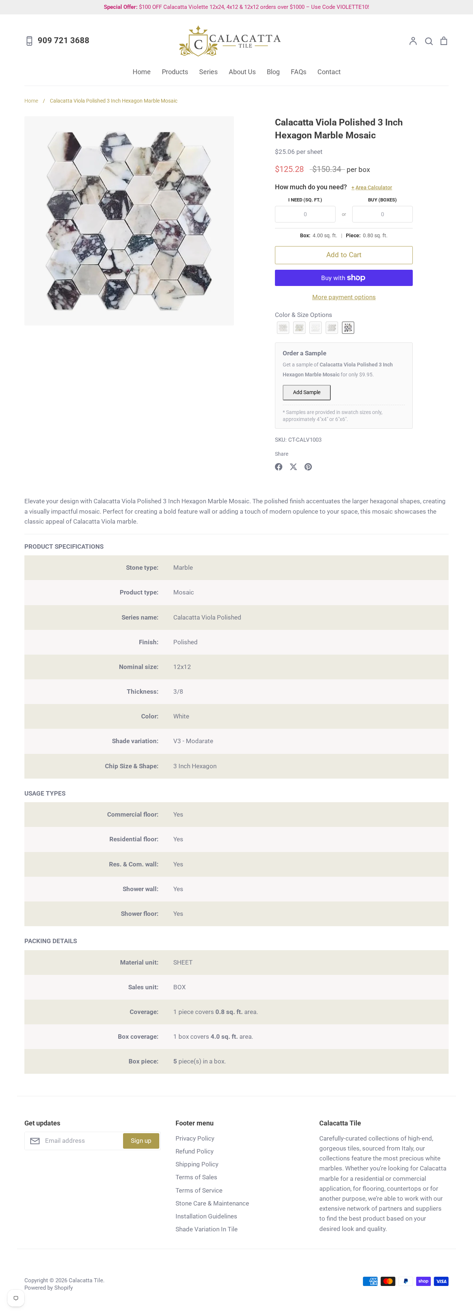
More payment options (344, 297)
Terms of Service (199, 1190)
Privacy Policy (195, 1138)
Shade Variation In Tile (207, 1229)
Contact (329, 72)
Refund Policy (195, 1151)
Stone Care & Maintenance (212, 1203)
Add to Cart (343, 255)
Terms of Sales (196, 1177)
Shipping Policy (197, 1164)
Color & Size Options (303, 314)
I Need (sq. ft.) (305, 200)
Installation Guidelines (206, 1216)
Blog (273, 72)
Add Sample (306, 392)
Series (208, 72)
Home (142, 72)
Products (175, 72)
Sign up (141, 1140)
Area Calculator (371, 187)
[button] (283, 327)
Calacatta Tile (86, 1280)
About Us (242, 72)
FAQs (298, 72)
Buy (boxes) (382, 200)
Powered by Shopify (48, 1287)
